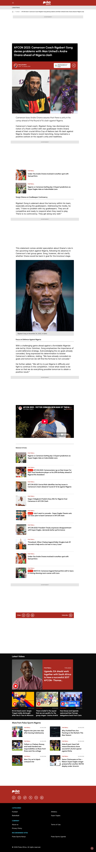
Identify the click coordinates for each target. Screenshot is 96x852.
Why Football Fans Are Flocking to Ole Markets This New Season (72, 733)
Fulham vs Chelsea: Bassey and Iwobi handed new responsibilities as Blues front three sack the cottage (35, 747)
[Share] (74, 65)
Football (17, 11)
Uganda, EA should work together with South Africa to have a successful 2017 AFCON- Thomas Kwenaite (57, 676)
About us (15, 824)
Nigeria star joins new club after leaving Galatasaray (34, 732)
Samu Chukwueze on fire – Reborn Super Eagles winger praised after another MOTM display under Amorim (73, 762)
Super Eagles (55, 815)
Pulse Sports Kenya (19, 837)
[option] (23, 705)
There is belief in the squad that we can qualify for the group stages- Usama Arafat (47, 713)
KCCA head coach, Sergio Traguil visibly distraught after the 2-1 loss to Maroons (22, 713)
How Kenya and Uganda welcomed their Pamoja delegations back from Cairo (71, 713)
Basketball (15, 815)
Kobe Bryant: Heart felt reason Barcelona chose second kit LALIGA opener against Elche (72, 747)
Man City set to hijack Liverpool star (32, 760)
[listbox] (48, 704)
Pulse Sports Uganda (58, 837)
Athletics (54, 812)
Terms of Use (55, 824)
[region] (48, 704)
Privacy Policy (17, 828)
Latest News (16, 7)
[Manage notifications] (92, 848)
